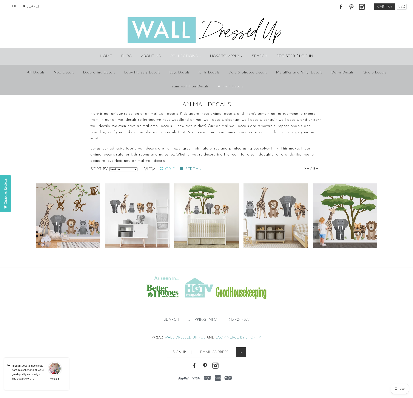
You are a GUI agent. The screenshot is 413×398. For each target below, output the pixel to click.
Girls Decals (209, 73)
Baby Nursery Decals (142, 73)
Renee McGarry (55, 381)
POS (202, 337)
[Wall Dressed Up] (207, 17)
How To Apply (226, 56)
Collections (185, 56)
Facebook (340, 7)
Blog (126, 56)
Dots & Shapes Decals (247, 73)
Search (259, 56)
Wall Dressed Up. (181, 337)
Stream (193, 169)
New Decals (64, 73)
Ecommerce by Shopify (238, 337)
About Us (151, 56)
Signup (13, 6)
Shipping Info (202, 320)
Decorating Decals (99, 73)
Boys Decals (179, 73)
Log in (306, 56)
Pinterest (351, 7)
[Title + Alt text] (71, 303)
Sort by (99, 169)
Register (285, 56)
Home (106, 56)
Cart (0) (384, 7)
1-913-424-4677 (238, 320)
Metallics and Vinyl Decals (299, 73)
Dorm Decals (342, 73)
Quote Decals (374, 73)
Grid (171, 169)
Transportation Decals (189, 86)
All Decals (36, 73)
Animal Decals (230, 86)
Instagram (362, 7)
